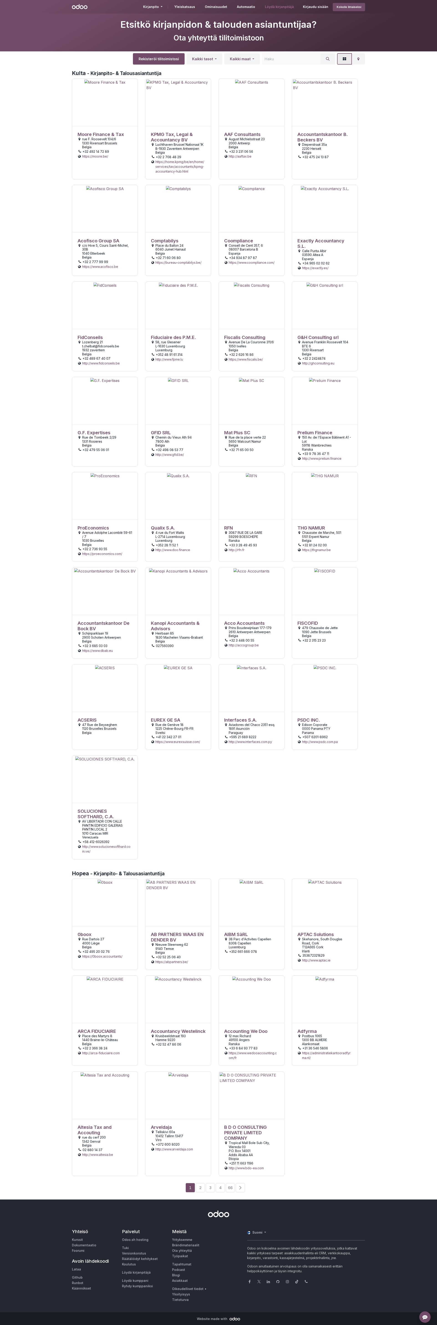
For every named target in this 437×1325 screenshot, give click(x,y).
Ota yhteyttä (182, 1250)
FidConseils (90, 337)
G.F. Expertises (94, 432)
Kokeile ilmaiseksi (349, 7)
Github (77, 1277)
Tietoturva (180, 1300)
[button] (204, 59)
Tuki (125, 1248)
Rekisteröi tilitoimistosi (159, 59)
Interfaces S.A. (240, 720)
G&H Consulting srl (318, 337)
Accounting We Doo (245, 1031)
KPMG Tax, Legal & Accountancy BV (172, 137)
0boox (84, 934)
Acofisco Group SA (98, 240)
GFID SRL (161, 432)
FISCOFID (307, 623)
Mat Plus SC (237, 432)
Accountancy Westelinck (178, 1031)
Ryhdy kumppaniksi (137, 1286)
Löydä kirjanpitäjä (136, 1272)
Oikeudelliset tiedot (187, 1289)
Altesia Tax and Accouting (95, 1129)
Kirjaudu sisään (315, 7)
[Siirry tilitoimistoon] (105, 102)
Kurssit (77, 1240)
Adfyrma (307, 1031)
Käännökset (81, 1288)
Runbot (77, 1283)
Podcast (178, 1270)
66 (230, 1187)
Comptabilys (164, 240)
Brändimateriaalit (185, 1245)
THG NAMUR (311, 528)
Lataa (76, 1269)
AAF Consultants (242, 134)
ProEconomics (93, 528)
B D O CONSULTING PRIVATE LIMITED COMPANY (245, 1132)
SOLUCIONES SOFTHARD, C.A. (96, 813)
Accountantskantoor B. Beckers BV (322, 137)
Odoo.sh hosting (135, 1240)
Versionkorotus (134, 1253)
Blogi (176, 1275)
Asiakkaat (180, 1280)
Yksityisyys (181, 1294)
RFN (228, 528)
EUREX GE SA (165, 720)
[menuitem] (185, 7)
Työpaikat (180, 1256)
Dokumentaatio (84, 1245)
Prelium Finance (314, 432)
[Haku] (327, 59)
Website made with (212, 1319)
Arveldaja (161, 1127)
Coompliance (238, 240)
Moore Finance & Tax (101, 134)
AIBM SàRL (236, 934)
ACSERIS (87, 720)
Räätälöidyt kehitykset (140, 1259)
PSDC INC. (308, 720)
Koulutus (129, 1264)
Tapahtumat (181, 1264)
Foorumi (78, 1250)
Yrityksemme (182, 1240)
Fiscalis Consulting (244, 337)
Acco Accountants (244, 623)
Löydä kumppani (135, 1280)
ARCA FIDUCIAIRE (97, 1031)
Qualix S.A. (163, 528)
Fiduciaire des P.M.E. (173, 337)
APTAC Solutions (315, 934)
